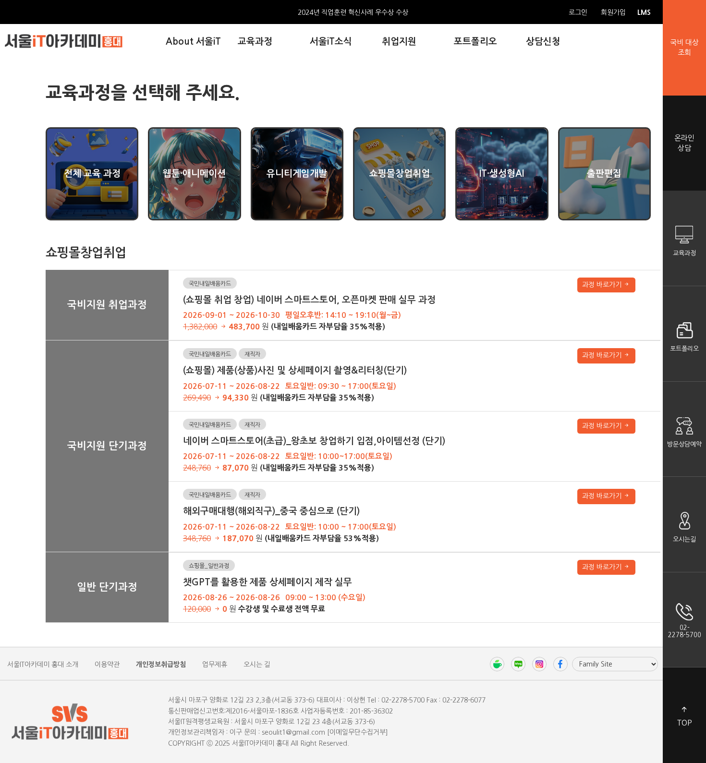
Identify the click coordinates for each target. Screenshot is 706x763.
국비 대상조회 (684, 47)
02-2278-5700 (684, 631)
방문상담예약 (684, 444)
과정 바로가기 (602, 284)
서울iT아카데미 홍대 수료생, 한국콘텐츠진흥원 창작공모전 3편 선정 (353, 13)
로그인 (578, 12)
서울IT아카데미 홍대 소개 (42, 664)
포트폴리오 (684, 349)
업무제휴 (214, 664)
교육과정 (684, 253)
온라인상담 (684, 143)
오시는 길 (256, 664)
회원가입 (613, 12)
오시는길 (684, 539)
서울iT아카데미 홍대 (63, 41)
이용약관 (107, 664)
